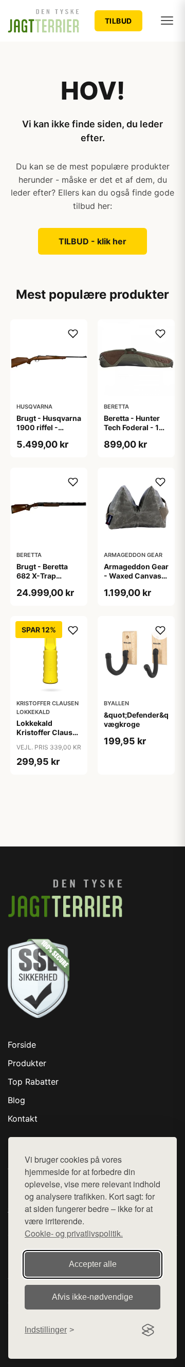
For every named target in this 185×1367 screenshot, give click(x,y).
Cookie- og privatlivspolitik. (74, 1233)
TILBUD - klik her (92, 241)
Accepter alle (93, 1264)
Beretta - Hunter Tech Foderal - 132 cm (136, 427)
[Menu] (167, 20)
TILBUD (118, 20)
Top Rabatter (33, 1081)
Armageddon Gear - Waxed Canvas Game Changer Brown (136, 580)
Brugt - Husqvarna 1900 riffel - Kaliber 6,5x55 (48, 427)
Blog (16, 1100)
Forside (22, 1044)
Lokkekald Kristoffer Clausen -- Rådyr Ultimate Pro (48, 737)
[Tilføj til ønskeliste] (73, 333)
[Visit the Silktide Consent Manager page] (148, 1330)
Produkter (27, 1063)
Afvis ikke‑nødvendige (92, 1297)
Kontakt (23, 1118)
